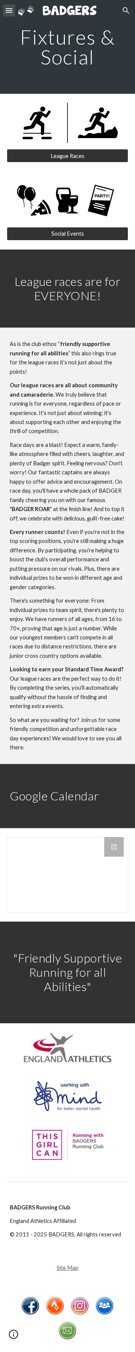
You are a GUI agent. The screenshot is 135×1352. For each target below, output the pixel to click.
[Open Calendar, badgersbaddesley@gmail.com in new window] (114, 847)
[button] (9, 10)
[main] (67, 47)
